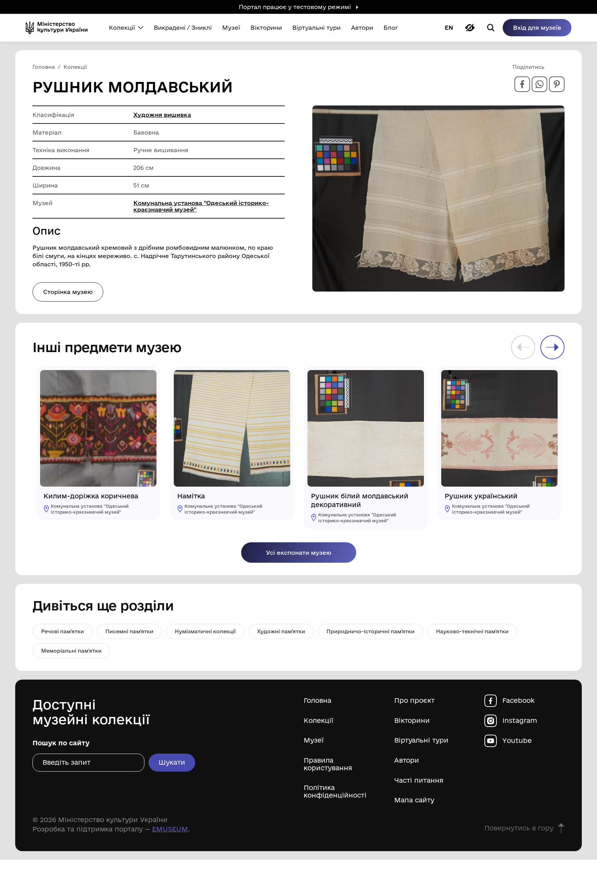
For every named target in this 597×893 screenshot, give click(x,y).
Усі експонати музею (298, 552)
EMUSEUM (170, 829)
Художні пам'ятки (281, 631)
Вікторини (412, 720)
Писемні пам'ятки (129, 631)
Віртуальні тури (421, 740)
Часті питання (418, 780)
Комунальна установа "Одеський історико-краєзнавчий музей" (201, 206)
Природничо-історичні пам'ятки (370, 631)
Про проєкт (414, 700)
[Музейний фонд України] (59, 27)
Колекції (318, 720)
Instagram (519, 720)
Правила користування (328, 764)
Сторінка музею (68, 291)
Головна (317, 700)
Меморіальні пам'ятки (71, 651)
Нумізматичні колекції (205, 631)
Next (552, 347)
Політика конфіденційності (335, 791)
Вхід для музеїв (537, 27)
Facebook (518, 700)
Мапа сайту (414, 800)
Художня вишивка (162, 114)
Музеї (314, 740)
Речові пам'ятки (62, 631)
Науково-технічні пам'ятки (472, 631)
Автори (406, 760)
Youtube (517, 740)
